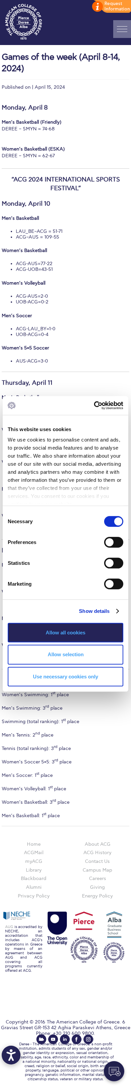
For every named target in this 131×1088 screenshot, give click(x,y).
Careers (97, 878)
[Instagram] (88, 1039)
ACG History (97, 852)
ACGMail (33, 852)
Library (34, 870)
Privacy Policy (34, 896)
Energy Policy (97, 896)
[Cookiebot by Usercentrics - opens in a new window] (94, 405)
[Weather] (41, 1039)
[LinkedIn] (65, 1039)
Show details (94, 611)
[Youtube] (53, 1039)
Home (34, 844)
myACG (33, 861)
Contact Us (97, 861)
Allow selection (66, 654)
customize (111, 6)
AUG (9, 927)
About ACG (98, 844)
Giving (97, 887)
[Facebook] (77, 1039)
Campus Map (97, 870)
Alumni (34, 887)
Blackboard (33, 878)
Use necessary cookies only (65, 676)
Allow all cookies (65, 632)
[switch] (113, 542)
